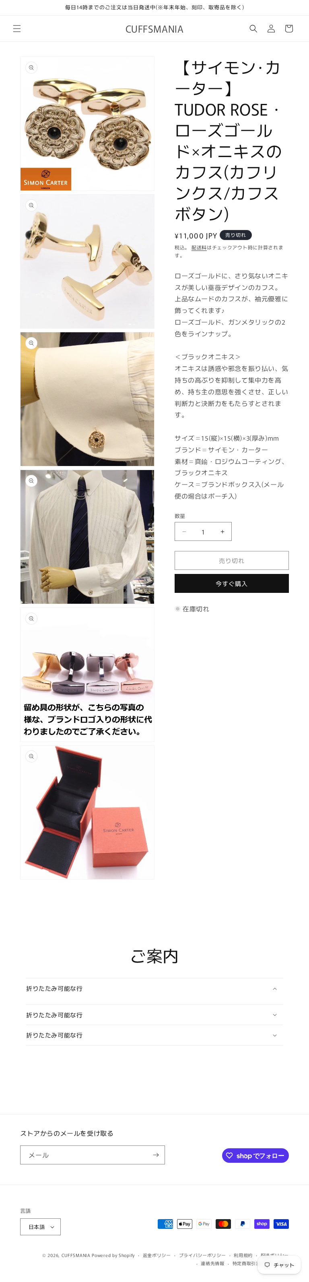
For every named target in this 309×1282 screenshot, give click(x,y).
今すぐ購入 (232, 583)
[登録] (156, 1154)
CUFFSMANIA (76, 1255)
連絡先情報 (213, 1263)
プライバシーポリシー (202, 1255)
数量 (180, 516)
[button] (17, 28)
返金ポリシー (157, 1255)
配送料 (199, 247)
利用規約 (243, 1255)
